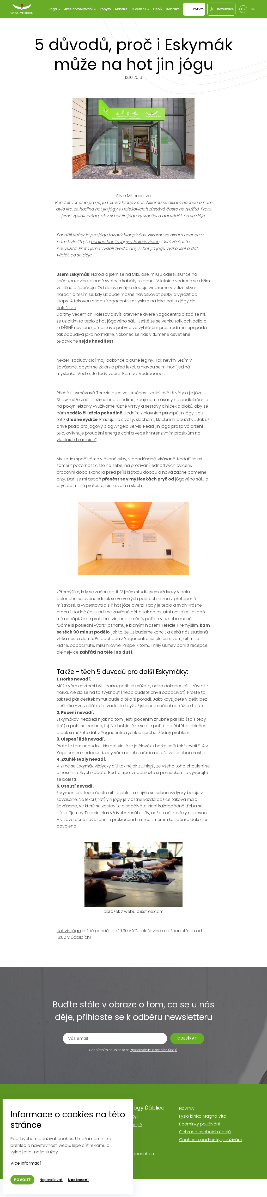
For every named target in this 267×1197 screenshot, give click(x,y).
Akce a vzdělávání (78, 9)
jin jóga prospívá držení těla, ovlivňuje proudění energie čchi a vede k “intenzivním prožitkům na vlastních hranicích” (130, 433)
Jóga (53, 9)
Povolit (22, 1179)
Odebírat (187, 1038)
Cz (243, 9)
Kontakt (172, 9)
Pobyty (105, 9)
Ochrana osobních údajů (205, 1132)
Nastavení (78, 1180)
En (252, 9)
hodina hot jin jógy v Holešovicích (113, 209)
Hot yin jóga (69, 931)
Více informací (25, 1163)
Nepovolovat (51, 1180)
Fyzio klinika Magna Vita (202, 1116)
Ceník (157, 9)
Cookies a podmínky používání (210, 1140)
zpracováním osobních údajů (153, 1050)
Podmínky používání (199, 1124)
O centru (139, 9)
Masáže (121, 9)
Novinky (187, 1108)
